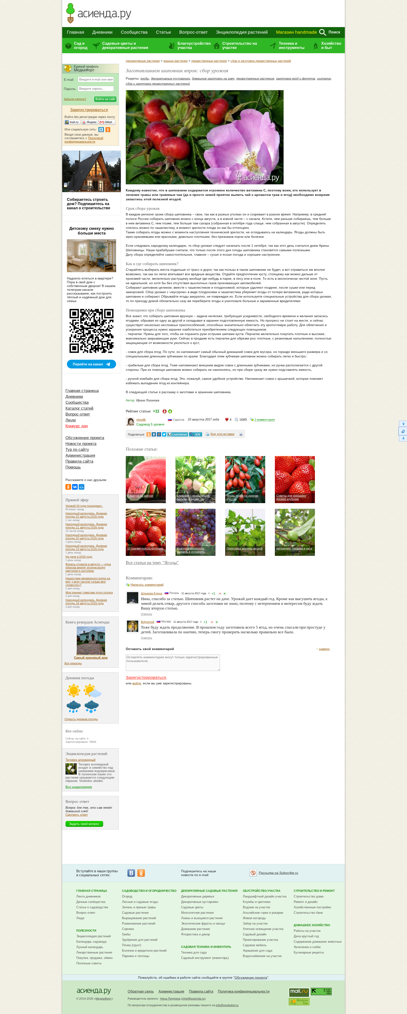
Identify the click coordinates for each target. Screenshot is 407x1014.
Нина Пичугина (170, 998)
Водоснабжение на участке (262, 956)
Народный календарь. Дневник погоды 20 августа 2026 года (86, 536)
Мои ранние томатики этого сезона (89, 592)
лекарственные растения (209, 61)
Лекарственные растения (94, 952)
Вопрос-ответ (193, 32)
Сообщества (134, 32)
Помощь (73, 467)
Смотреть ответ (76, 814)
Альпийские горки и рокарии (263, 912)
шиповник (324, 78)
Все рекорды (73, 663)
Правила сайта (79, 461)
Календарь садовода (91, 941)
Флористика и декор (195, 934)
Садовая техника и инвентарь (206, 947)
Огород (127, 896)
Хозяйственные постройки (312, 907)
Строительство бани (308, 912)
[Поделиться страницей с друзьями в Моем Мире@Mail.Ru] (159, 434)
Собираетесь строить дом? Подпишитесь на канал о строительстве (88, 204)
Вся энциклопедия (78, 787)
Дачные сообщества (90, 902)
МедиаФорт (103, 998)
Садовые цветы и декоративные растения (125, 45)
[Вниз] (402, 438)
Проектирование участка (260, 939)
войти (136, 683)
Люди (70, 420)
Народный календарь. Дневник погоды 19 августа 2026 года (86, 547)
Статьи (163, 32)
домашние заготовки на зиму (213, 78)
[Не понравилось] (220, 593)
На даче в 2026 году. (79, 556)
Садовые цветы (192, 907)
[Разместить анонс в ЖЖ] (195, 434)
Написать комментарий (146, 584)
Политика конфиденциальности (243, 991)
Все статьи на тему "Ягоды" (152, 562)
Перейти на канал (88, 364)
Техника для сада (194, 952)
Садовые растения (135, 912)
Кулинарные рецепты (309, 952)
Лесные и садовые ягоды (140, 902)
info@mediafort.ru (227, 1005)
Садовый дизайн (254, 934)
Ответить (146, 614)
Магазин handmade (296, 32)
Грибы (126, 934)
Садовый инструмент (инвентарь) (205, 958)
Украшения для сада (257, 950)
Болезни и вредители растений (144, 950)
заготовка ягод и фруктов (295, 78)
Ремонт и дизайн (305, 902)
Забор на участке (255, 923)
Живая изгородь (254, 918)
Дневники (102, 32)
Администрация (80, 455)
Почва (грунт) (131, 945)
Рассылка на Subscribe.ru (278, 873)
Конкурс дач (76, 426)
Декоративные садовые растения (209, 891)
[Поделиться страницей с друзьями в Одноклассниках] (149, 434)
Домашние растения (195, 929)
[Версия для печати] (241, 435)
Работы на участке (307, 931)
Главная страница (82, 390)
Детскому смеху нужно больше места (91, 230)
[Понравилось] (225, 593)
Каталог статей (79, 408)
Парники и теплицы (135, 956)
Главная (75, 32)
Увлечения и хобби (307, 947)
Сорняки (128, 929)
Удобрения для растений (139, 939)
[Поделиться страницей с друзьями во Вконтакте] (154, 434)
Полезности (86, 930)
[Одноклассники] (68, 487)
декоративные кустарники (170, 78)
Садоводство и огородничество (149, 891)
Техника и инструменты (292, 45)
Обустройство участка (262, 891)
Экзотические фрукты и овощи (203, 923)
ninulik (141, 419)
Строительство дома (308, 896)
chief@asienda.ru (193, 998)
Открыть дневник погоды (81, 719)
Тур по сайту (77, 449)
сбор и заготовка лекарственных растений (261, 61)
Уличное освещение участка (263, 929)
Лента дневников (88, 896)
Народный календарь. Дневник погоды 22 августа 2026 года (86, 515)
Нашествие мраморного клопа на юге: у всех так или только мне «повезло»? (87, 582)
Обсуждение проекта (84, 438)
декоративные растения (143, 61)
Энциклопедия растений (242, 32)
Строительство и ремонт (314, 891)
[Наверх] (402, 424)
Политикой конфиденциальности (84, 139)
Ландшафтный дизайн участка (264, 896)
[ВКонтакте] (75, 487)
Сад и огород (80, 45)
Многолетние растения (197, 912)
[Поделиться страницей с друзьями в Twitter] (164, 434)
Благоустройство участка (194, 45)
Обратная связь (141, 991)
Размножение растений (138, 923)
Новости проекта (80, 443)
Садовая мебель (255, 945)
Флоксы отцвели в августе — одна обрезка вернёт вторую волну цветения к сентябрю (88, 568)
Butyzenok (147, 622)
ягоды (144, 78)
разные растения (175, 61)
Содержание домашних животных (318, 941)
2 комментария (265, 419)
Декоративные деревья (197, 896)
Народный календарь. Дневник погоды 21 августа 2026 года (86, 526)
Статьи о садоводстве (92, 907)
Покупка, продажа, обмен (94, 958)
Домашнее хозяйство (312, 925)
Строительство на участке (239, 45)
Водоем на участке (256, 907)
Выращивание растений (139, 918)
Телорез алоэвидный (80, 760)
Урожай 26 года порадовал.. (84, 506)
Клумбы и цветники (256, 902)
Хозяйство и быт (331, 45)
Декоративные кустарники (199, 902)
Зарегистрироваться (146, 677)
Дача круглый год (306, 936)
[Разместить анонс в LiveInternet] (177, 434)
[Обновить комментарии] (402, 431)
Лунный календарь (89, 947)
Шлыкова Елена (151, 593)
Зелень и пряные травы (139, 907)
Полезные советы (89, 963)
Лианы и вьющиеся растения (202, 918)
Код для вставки (222, 434)
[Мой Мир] (81, 487)
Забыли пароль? (75, 99)
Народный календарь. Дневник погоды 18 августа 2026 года (86, 601)
